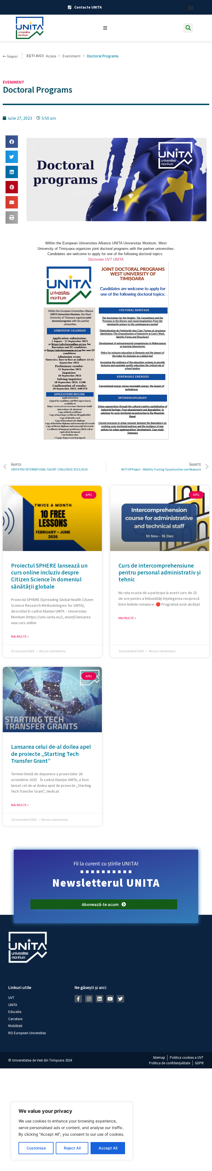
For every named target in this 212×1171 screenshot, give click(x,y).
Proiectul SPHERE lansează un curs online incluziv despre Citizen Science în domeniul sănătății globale (49, 576)
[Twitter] (120, 998)
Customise (36, 1148)
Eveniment (71, 56)
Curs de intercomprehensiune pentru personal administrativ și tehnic (159, 572)
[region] (71, 1131)
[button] (190, 7)
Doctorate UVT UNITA (106, 259)
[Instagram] (88, 998)
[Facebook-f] (78, 998)
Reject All (72, 1148)
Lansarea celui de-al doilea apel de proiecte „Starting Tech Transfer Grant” (51, 753)
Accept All (108, 1148)
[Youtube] (110, 998)
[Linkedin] (99, 998)
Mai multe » (20, 636)
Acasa (51, 56)
